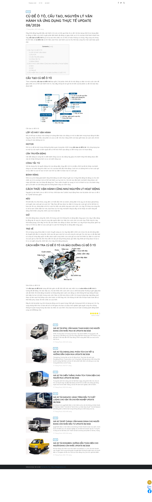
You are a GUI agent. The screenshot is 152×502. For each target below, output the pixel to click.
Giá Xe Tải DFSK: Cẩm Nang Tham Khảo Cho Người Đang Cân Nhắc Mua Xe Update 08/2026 (76, 329)
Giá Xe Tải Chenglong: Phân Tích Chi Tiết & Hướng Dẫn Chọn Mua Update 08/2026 (73, 353)
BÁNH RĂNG (34, 61)
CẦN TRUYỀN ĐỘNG (36, 57)
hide (51, 46)
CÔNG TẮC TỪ (34, 59)
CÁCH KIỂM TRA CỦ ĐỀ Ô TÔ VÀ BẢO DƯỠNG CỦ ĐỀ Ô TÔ (46, 72)
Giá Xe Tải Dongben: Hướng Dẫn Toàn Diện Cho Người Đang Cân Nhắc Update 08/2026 (75, 444)
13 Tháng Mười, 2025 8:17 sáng (62, 365)
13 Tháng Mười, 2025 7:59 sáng (62, 455)
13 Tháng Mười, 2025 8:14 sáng (62, 387)
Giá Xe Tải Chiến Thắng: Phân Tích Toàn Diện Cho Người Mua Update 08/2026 (76, 376)
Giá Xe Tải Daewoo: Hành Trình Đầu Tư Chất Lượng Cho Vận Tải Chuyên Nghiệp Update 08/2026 (74, 399)
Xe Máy (47, 3)
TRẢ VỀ (32, 70)
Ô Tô (40, 3)
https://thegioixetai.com (58, 467)
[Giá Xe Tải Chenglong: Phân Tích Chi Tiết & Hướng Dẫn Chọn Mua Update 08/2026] (39, 355)
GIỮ (31, 68)
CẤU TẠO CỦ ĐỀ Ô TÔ (34, 50)
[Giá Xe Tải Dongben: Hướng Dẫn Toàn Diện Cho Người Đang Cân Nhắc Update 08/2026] (39, 446)
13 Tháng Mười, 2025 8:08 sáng (62, 411)
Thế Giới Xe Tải (45, 467)
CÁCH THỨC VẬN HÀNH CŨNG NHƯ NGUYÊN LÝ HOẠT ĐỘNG (47, 64)
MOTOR (32, 55)
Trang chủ (32, 3)
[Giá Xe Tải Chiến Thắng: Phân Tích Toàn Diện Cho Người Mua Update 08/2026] (39, 378)
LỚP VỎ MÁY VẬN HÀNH (37, 52)
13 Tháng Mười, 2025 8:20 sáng (62, 342)
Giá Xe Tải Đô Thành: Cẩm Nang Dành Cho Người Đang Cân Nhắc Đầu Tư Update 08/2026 (76, 422)
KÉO (31, 66)
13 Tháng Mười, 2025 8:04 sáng (62, 433)
